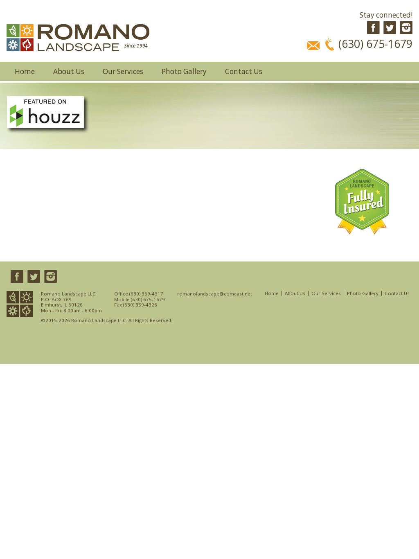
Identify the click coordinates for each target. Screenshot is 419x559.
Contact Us (243, 71)
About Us (68, 71)
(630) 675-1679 (148, 299)
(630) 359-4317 (146, 294)
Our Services (123, 71)
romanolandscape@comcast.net (214, 294)
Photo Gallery (184, 71)
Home (25, 71)
